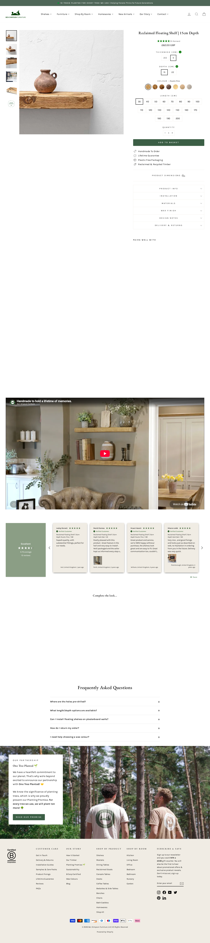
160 (186, 110)
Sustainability (72, 869)
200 (178, 118)
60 (164, 101)
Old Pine (175, 87)
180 (159, 118)
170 (195, 110)
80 (180, 101)
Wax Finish (168, 210)
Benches (100, 893)
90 (189, 101)
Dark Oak (155, 87)
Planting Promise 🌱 (75, 865)
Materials (169, 203)
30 (139, 101)
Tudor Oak (162, 87)
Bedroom (131, 869)
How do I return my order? (105, 728)
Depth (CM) (168, 66)
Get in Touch (41, 855)
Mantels (100, 860)
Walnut (169, 87)
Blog (68, 884)
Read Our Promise (29, 817)
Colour (169, 81)
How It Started (72, 855)
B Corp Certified (73, 874)
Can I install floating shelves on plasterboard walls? (105, 719)
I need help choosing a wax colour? (105, 737)
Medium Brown (182, 87)
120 (150, 110)
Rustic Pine (148, 87)
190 (168, 118)
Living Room (132, 860)
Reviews (40, 884)
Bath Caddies (102, 903)
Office (129, 865)
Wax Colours (72, 879)
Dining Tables (102, 865)
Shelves (100, 855)
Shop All (100, 912)
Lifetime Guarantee (45, 879)
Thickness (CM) (168, 52)
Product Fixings (43, 874)
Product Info (168, 188)
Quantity (169, 127)
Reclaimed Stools (104, 869)
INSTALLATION (169, 196)
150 (177, 110)
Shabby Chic (189, 87)
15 (164, 72)
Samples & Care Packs (46, 869)
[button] (168, 41)
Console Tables (103, 874)
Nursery (130, 879)
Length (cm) (168, 96)
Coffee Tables (102, 884)
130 (159, 110)
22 (172, 72)
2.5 (165, 58)
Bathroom (131, 874)
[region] (126, 547)
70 (172, 101)
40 (147, 101)
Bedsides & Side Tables (107, 888)
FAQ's (38, 888)
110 (141, 110)
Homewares (101, 907)
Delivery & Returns (169, 225)
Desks (99, 879)
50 (155, 101)
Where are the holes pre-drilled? (105, 702)
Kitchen (130, 855)
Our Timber (71, 860)
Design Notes (168, 218)
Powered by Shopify (105, 932)
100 (197, 101)
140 (168, 110)
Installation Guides (45, 865)
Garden (130, 884)
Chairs (99, 898)
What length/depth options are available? (105, 710)
